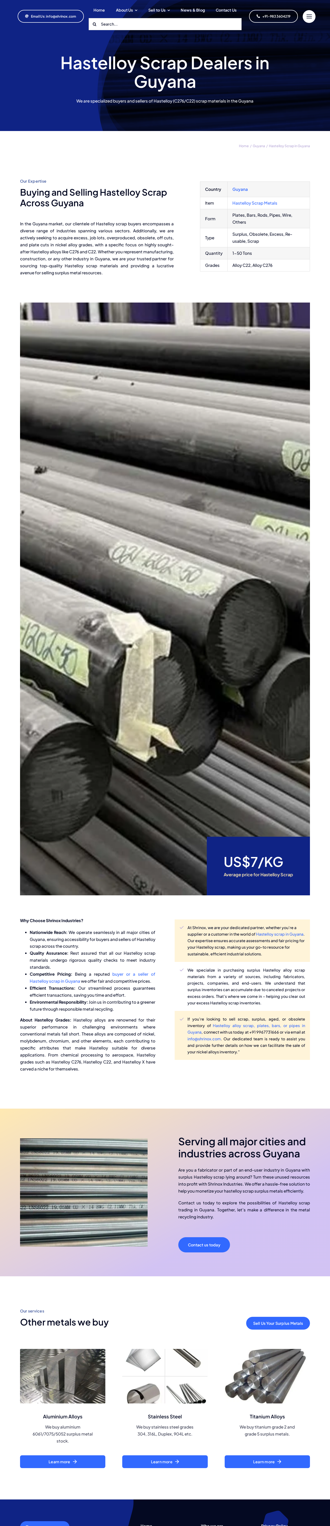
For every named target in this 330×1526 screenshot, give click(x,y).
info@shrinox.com (204, 1038)
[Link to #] (309, 16)
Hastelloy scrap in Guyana (279, 934)
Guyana (240, 189)
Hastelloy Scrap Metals (254, 203)
